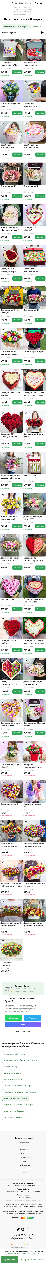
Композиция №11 (32, 186)
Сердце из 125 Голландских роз (9, 270)
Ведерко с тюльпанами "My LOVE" (32, 765)
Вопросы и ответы (24, 1157)
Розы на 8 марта (12, 1066)
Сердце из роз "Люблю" (30, 228)
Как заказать (24, 1142)
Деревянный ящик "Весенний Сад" (33, 683)
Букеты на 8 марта (12, 1073)
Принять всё (9, 1259)
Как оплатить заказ (24, 1146)
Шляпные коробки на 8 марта (18, 1085)
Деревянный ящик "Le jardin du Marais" (11, 924)
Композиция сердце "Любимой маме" (10, 724)
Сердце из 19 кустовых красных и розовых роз (33, 559)
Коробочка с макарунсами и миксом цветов (31, 270)
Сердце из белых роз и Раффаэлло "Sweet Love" (34, 394)
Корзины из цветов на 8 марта (18, 1104)
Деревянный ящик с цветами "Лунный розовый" (10, 476)
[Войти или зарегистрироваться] (40, 3)
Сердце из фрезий (9, 804)
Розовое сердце (8, 599)
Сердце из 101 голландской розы (9, 435)
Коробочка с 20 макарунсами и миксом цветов (31, 146)
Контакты (24, 1173)
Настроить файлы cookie (32, 1259)
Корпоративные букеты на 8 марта (20, 1060)
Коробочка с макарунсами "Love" (10, 63)
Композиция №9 (31, 310)
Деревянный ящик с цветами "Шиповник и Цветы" (34, 924)
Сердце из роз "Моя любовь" (10, 394)
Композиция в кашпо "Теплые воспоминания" (34, 884)
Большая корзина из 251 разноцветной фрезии (34, 845)
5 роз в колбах (30, 475)
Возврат (24, 1153)
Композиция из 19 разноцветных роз (10, 352)
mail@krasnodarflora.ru (23, 1238)
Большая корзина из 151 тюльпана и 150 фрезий (11, 884)
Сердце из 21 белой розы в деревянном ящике (33, 641)
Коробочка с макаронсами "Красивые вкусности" (11, 146)
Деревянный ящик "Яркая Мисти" (10, 559)
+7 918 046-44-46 (23, 1031)
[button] (5, 3)
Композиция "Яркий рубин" (33, 435)
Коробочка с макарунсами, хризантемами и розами (32, 105)
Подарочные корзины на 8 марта (20, 1092)
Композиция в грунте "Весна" (11, 765)
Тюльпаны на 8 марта (14, 1054)
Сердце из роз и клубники (8, 641)
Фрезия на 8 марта (13, 1079)
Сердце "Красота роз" (34, 351)
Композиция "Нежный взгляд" (34, 724)
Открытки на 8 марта (14, 1111)
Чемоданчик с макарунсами (30, 63)
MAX (23, 1024)
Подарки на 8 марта (13, 1117)
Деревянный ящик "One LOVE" (33, 517)
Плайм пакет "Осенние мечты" (9, 844)
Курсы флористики (24, 1165)
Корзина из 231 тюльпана (8, 963)
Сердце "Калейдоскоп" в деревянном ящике (10, 683)
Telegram (33, 1018)
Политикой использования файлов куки (23, 1253)
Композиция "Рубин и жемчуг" (11, 311)
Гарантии (24, 1149)
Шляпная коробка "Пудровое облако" (10, 228)
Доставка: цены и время (24, 1138)
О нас (24, 1161)
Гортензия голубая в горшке (10, 104)
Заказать (17, 72)
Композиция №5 (8, 186)
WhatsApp (13, 1018)
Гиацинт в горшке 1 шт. (33, 805)
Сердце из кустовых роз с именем (33, 600)
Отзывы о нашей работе (24, 1169)
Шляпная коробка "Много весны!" (9, 517)
